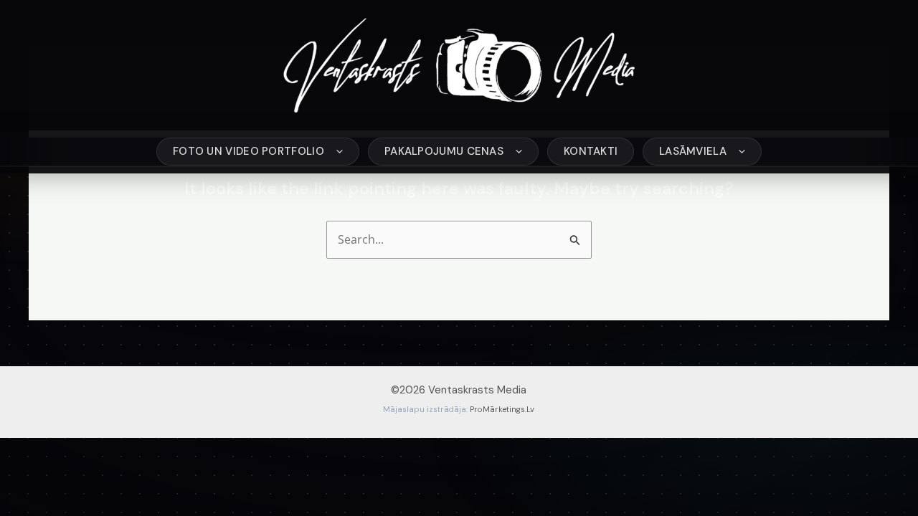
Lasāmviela (693, 151)
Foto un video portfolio (248, 151)
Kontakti (590, 151)
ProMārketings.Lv (502, 409)
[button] (336, 151)
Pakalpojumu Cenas (443, 151)
